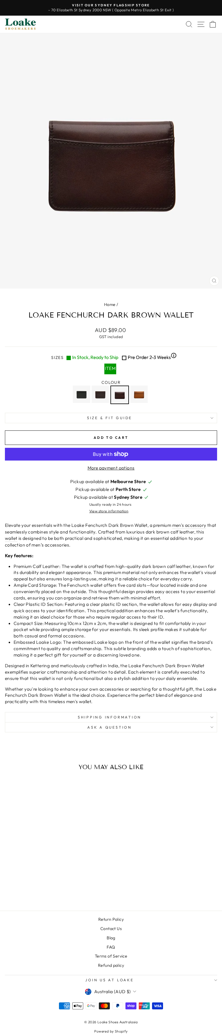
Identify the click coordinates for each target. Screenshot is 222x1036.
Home (110, 304)
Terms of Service (111, 956)
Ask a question (109, 727)
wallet (11, 538)
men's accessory (189, 525)
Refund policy (111, 965)
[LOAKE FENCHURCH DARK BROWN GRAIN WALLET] (101, 395)
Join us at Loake (109, 980)
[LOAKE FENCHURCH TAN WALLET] (139, 395)
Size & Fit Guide (109, 417)
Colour (111, 382)
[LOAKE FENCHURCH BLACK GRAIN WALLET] (82, 395)
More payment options (111, 468)
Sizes (113, 357)
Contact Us (111, 928)
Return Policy (111, 919)
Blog (111, 937)
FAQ (111, 947)
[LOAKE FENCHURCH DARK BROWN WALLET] (120, 395)
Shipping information (109, 717)
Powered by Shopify (110, 1031)
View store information (109, 511)
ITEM (110, 368)
